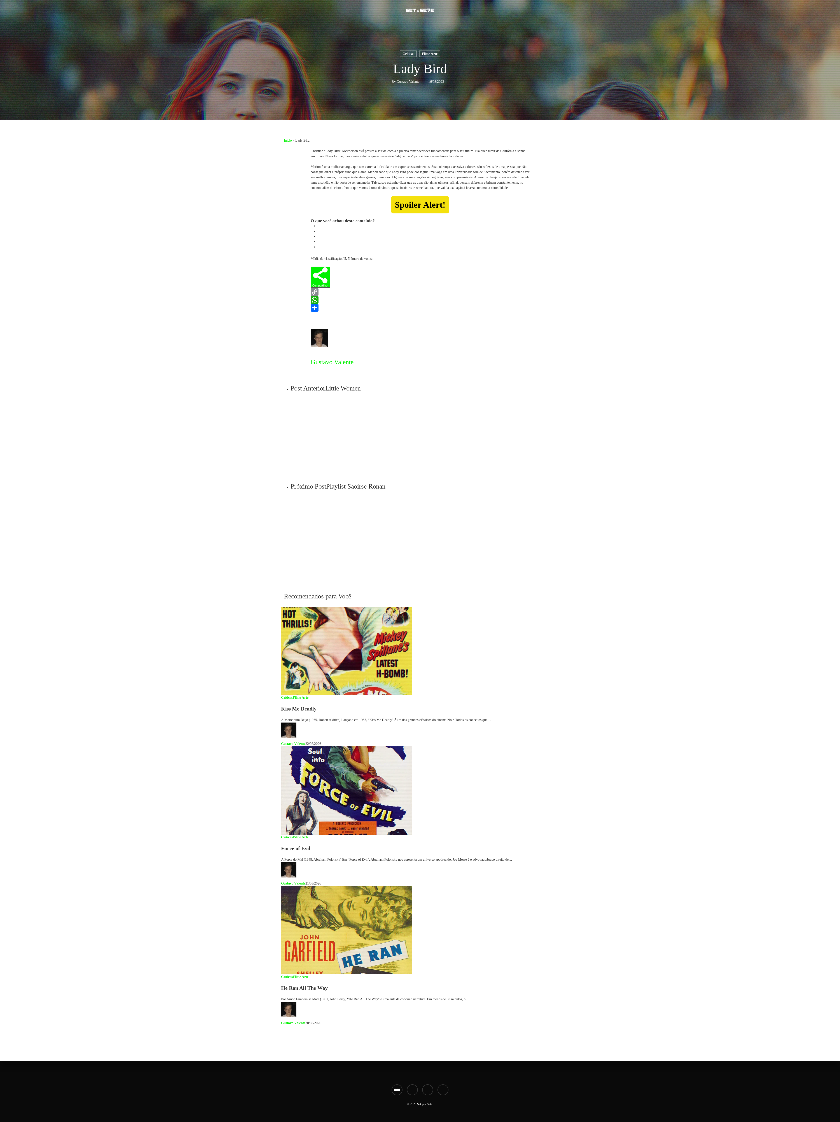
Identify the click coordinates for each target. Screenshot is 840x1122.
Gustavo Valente (408, 81)
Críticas (408, 54)
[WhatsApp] (420, 300)
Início (288, 140)
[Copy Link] (420, 292)
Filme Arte (430, 54)
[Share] (420, 308)
